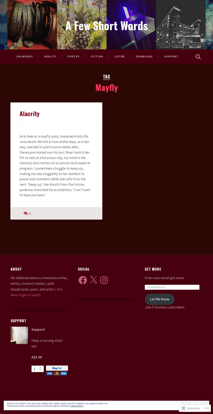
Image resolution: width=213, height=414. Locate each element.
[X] (93, 280)
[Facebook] (83, 280)
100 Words (24, 56)
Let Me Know (159, 299)
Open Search (198, 57)
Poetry (74, 56)
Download (144, 56)
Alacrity (30, 113)
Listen (119, 56)
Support (171, 56)
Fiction (97, 56)
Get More (153, 269)
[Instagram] (104, 280)
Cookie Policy (77, 405)
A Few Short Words (106, 25)
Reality (50, 56)
